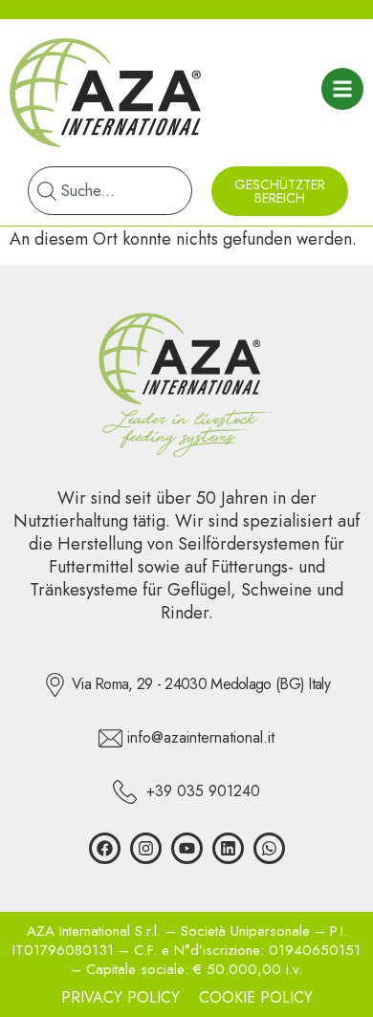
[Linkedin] (228, 848)
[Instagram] (146, 848)
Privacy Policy (120, 997)
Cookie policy (256, 997)
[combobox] (110, 190)
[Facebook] (105, 848)
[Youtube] (187, 848)
